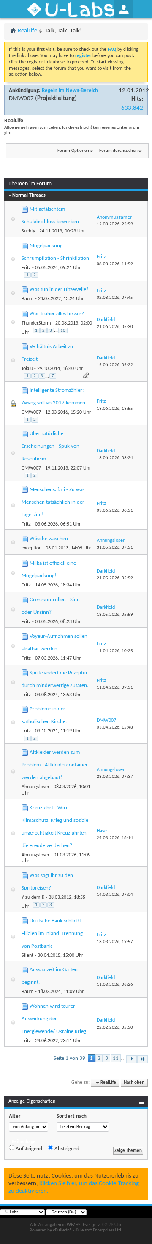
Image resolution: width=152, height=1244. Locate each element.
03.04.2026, (115, 727)
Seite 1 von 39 (69, 1058)
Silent (27, 955)
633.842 (132, 108)
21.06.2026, (115, 327)
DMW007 (21, 98)
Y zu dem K (33, 897)
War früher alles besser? (57, 314)
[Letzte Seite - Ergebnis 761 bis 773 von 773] (142, 1059)
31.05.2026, (115, 547)
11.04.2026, (115, 651)
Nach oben (134, 1082)
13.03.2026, (115, 942)
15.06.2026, (115, 365)
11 (116, 1058)
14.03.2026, (115, 895)
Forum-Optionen (73, 150)
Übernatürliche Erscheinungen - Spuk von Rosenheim (50, 446)
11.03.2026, (115, 985)
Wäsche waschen (49, 538)
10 (62, 330)
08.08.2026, (115, 264)
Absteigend (66, 1149)
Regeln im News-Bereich (70, 90)
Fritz (26, 267)
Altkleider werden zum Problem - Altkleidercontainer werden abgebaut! (55, 765)
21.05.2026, (115, 578)
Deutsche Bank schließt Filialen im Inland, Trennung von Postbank (52, 933)
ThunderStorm (36, 323)
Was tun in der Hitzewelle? (59, 289)
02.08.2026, (115, 298)
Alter (15, 1116)
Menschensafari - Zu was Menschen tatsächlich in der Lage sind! (53, 502)
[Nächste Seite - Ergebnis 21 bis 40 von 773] (131, 1059)
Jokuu (27, 368)
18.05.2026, (115, 615)
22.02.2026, (115, 1027)
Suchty (28, 231)
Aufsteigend (28, 1149)
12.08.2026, (115, 224)
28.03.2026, (115, 776)
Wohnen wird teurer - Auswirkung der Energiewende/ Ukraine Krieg (54, 1019)
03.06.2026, (115, 510)
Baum (28, 298)
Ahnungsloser (35, 787)
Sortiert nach (72, 1116)
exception (31, 548)
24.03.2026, (115, 838)
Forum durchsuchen (118, 150)
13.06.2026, (115, 409)
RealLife (27, 31)
